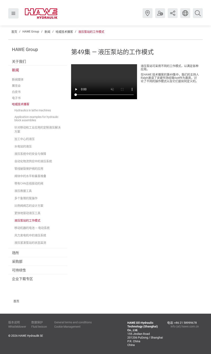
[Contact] (147, 16)
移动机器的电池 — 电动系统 (32, 227)
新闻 (47, 31)
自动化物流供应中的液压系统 (33, 161)
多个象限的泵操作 (26, 198)
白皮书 (16, 91)
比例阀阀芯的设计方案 (28, 205)
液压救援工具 (23, 190)
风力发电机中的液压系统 (30, 235)
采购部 (17, 262)
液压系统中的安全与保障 (30, 153)
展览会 (16, 85)
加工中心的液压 (24, 139)
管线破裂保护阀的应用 (28, 168)
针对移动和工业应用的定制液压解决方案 (37, 129)
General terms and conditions (73, 322)
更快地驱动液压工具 (27, 213)
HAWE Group (30, 31)
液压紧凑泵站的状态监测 (30, 242)
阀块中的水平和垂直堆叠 (30, 176)
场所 (15, 253)
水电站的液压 (23, 146)
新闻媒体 (17, 79)
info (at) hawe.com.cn (185, 326)
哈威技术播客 (64, 31)
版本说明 (14, 322)
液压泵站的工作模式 (91, 31)
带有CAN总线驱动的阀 (28, 183)
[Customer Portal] (160, 16)
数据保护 (37, 322)
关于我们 (19, 61)
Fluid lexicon (39, 326)
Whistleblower (17, 326)
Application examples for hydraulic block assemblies (36, 118)
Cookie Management (67, 326)
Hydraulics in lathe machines (32, 110)
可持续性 (19, 270)
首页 (14, 31)
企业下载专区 (22, 279)
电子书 (16, 98)
